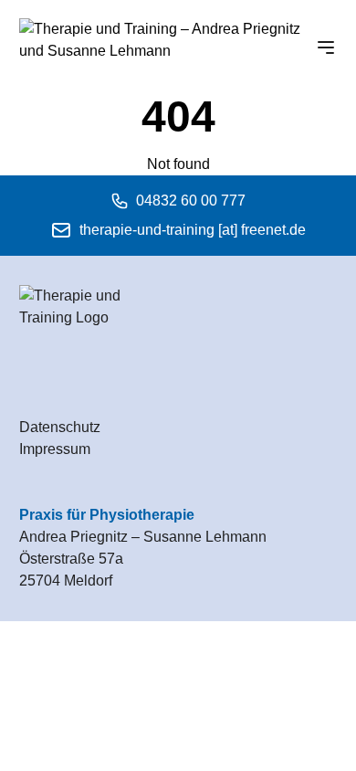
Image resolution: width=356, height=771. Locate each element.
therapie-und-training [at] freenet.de (192, 230)
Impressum (54, 449)
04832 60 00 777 (191, 200)
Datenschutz (59, 427)
